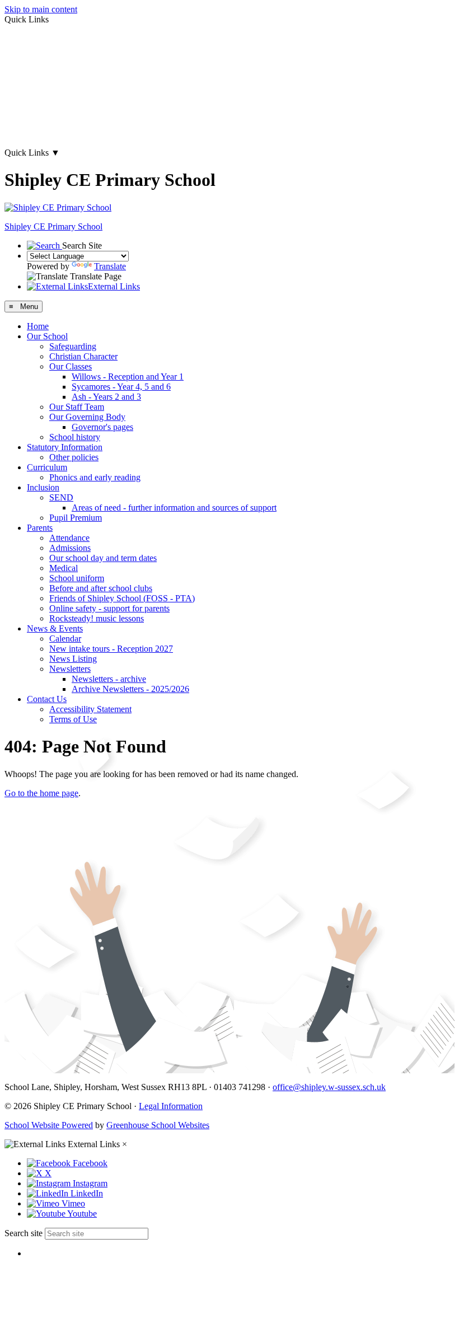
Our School (47, 336)
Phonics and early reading (94, 477)
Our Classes (70, 366)
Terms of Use (73, 719)
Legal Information (171, 1106)
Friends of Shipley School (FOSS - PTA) (122, 598)
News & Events (55, 628)
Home (38, 326)
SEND (61, 497)
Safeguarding (72, 346)
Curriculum (47, 467)
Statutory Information (64, 447)
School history (74, 437)
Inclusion (43, 487)
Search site (23, 1233)
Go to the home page (41, 793)
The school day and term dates (58, 95)
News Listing (73, 658)
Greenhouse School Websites (157, 1125)
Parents (40, 527)
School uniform (76, 578)
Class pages (25, 57)
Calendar (65, 638)
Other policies (74, 457)
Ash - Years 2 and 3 (106, 396)
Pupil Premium (75, 517)
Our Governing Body (87, 417)
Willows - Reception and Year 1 (128, 376)
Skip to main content (40, 9)
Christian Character (83, 356)
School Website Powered (48, 1125)
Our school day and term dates (103, 558)
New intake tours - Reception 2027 (111, 648)
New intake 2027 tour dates (53, 133)
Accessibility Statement (90, 709)
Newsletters (70, 669)
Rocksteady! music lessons (96, 618)
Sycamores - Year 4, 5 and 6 (121, 386)
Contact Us (47, 699)
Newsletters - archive (109, 679)
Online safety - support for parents (109, 608)
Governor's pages (102, 427)
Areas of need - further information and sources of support (174, 507)
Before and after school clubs (100, 588)
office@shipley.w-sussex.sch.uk (329, 1087)
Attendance (69, 538)
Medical (63, 568)
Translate (110, 266)
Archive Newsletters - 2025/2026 (130, 689)
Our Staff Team (76, 407)
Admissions (70, 548)
